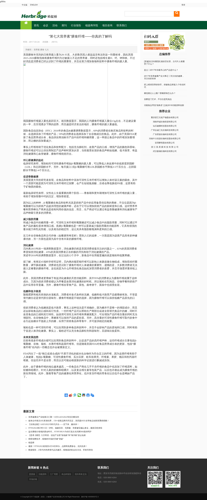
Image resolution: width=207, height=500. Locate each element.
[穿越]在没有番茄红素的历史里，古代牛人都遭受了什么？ (164, 60)
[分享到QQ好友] (83, 395)
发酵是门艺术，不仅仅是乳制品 (158, 96)
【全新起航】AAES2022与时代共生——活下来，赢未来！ (53, 424)
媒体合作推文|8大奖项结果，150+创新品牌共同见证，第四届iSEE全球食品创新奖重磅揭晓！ (68, 421)
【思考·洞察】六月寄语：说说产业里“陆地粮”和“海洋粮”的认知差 (57, 435)
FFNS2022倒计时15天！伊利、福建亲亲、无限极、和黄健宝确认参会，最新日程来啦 (65, 428)
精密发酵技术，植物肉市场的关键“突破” (46, 439)
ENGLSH (34, 4)
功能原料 (42, 474)
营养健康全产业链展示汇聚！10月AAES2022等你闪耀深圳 (53, 417)
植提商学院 (91, 25)
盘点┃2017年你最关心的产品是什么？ (161, 67)
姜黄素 (32, 474)
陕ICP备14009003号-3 (90, 496)
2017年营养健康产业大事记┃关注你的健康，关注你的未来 (164, 74)
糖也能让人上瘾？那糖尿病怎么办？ (160, 90)
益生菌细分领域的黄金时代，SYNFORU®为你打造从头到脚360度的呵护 (59, 432)
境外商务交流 (81, 474)
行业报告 (76, 25)
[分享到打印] (88, 395)
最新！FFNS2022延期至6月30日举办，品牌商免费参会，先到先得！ (57, 446)
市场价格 (33, 479)
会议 (45, 25)
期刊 (64, 25)
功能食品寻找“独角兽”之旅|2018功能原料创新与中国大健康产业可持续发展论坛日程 (164, 104)
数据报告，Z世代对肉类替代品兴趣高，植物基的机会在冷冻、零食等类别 (60, 450)
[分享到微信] (79, 395)
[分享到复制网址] (92, 395)
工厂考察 (54, 474)
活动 (54, 25)
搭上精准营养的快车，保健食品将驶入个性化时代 (164, 83)
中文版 (24, 4)
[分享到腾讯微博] (75, 395)
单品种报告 (66, 474)
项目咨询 (107, 25)
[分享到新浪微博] (70, 395)
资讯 (36, 25)
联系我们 (122, 25)
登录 (183, 4)
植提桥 (31, 443)
